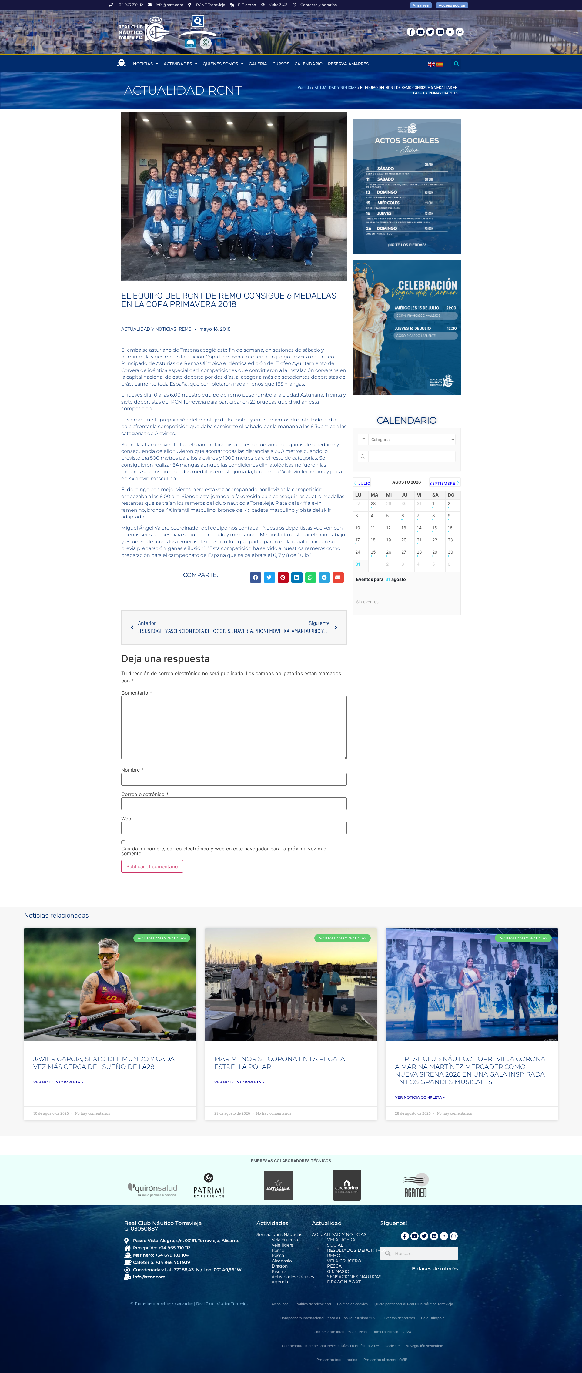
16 (450, 527)
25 (373, 552)
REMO (185, 329)
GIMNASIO (338, 1271)
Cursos (281, 63)
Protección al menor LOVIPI (385, 1360)
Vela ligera (282, 1245)
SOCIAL (335, 1245)
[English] (432, 64)
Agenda (280, 1281)
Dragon (280, 1266)
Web (126, 818)
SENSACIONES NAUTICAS (354, 1276)
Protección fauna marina (336, 1360)
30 (450, 552)
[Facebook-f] (411, 32)
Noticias (143, 63)
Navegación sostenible (424, 1346)
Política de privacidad (313, 1304)
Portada (304, 87)
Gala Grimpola (433, 1318)
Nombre (132, 769)
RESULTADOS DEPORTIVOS (357, 1250)
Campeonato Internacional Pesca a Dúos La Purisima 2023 (329, 1318)
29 (434, 552)
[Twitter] (430, 32)
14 (419, 527)
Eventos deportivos (399, 1318)
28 (373, 503)
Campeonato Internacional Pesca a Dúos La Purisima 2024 (362, 1332)
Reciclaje (392, 1346)
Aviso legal (280, 1304)
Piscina (279, 1271)
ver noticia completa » (58, 1082)
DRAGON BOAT (344, 1281)
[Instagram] (450, 32)
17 (357, 539)
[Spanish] (439, 64)
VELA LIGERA (341, 1239)
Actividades (178, 63)
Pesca (278, 1255)
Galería (258, 63)
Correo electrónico (145, 794)
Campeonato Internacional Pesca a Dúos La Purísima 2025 (330, 1346)
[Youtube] (420, 32)
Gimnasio (282, 1261)
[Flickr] (440, 32)
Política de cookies (352, 1304)
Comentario (136, 692)
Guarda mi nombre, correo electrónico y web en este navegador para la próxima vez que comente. (223, 851)
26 (388, 552)
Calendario (309, 63)
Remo (278, 1250)
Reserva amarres (348, 63)
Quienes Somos (220, 63)
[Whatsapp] (460, 32)
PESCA (334, 1266)
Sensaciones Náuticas (279, 1234)
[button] (456, 64)
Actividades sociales (293, 1276)
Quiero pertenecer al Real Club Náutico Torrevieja (413, 1304)
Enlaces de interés (435, 1268)
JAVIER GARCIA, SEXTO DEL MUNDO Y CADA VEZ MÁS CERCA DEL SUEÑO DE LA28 (104, 1062)
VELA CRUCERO (344, 1261)
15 (434, 527)
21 (419, 539)
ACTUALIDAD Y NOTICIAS (335, 87)
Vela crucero (285, 1239)
